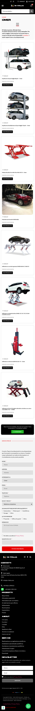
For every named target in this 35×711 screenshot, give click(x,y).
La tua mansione (7, 516)
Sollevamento (6, 605)
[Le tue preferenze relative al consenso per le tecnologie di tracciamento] (3, 708)
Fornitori (4, 622)
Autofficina (26, 511)
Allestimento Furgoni (8, 648)
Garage (6, 513)
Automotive (7, 511)
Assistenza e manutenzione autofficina (13, 646)
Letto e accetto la (13, 677)
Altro (11, 513)
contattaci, (26, 35)
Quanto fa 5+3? (6, 539)
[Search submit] (31, 11)
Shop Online (5, 595)
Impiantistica (6, 610)
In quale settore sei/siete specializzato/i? (14, 508)
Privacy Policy (19, 535)
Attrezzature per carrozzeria (10, 600)
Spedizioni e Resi (7, 629)
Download (5, 653)
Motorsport (16, 511)
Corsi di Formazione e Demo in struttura (13, 651)
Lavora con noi (6, 634)
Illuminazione (6, 608)
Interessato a (6, 477)
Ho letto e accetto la (14, 535)
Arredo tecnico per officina (10, 603)
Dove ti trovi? (6, 501)
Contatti (4, 624)
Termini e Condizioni (8, 631)
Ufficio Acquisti (16, 519)
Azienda (4, 469)
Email (4, 485)
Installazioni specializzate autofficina (12, 643)
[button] (2, 5)
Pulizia (4, 612)
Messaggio (5, 522)
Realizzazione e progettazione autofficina (13, 641)
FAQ (3, 627)
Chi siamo (5, 619)
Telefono (5, 493)
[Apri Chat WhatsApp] (28, 706)
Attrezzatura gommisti (8, 598)
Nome (4, 461)
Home (4, 17)
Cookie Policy (7, 704)
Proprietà (6, 519)
